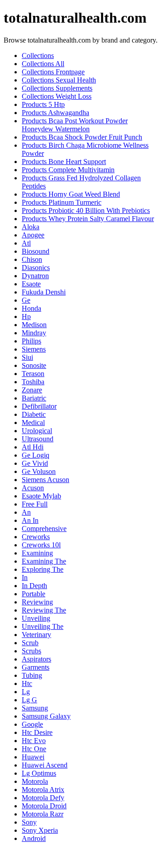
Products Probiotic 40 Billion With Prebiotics (86, 210)
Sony (29, 822)
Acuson (33, 488)
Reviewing (37, 602)
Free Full (35, 504)
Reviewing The (44, 610)
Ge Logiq (35, 455)
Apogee (33, 235)
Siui (27, 357)
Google (32, 724)
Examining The (44, 561)
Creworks (36, 537)
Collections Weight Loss (56, 96)
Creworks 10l (41, 545)
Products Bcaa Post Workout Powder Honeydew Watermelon (75, 125)
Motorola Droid (44, 806)
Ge (26, 300)
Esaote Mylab (41, 496)
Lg (26, 691)
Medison (34, 324)
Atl (26, 243)
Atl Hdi (32, 447)
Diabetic (34, 414)
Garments (35, 667)
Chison (32, 259)
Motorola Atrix (43, 789)
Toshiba (33, 382)
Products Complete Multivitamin (68, 170)
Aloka (30, 227)
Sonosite (34, 365)
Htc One (34, 749)
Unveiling (36, 618)
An (26, 512)
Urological (37, 431)
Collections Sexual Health (59, 80)
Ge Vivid (35, 463)
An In (30, 520)
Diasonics (36, 267)
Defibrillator (39, 406)
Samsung (35, 708)
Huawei (33, 757)
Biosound (35, 251)
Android (34, 838)
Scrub (30, 643)
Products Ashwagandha (55, 112)
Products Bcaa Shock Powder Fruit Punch (82, 137)
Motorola (35, 781)
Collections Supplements (57, 88)
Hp (26, 316)
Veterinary (36, 634)
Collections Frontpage (53, 72)
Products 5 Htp (43, 104)
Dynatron (35, 276)
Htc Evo (34, 740)
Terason (33, 373)
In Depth (34, 585)
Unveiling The (42, 626)
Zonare (32, 390)
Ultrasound (37, 439)
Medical (33, 422)
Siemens (34, 349)
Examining (37, 553)
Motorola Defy (43, 798)
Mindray (34, 333)
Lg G (29, 700)
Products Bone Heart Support (64, 161)
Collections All (43, 64)
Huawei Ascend (44, 765)
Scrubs (31, 651)
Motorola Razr (42, 814)
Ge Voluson (39, 471)
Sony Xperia (40, 830)
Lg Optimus (39, 773)
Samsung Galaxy (46, 716)
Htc (27, 683)
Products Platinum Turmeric (61, 202)
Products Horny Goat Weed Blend (71, 194)
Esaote (31, 284)
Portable (33, 594)
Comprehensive (44, 528)
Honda (31, 308)
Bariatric (34, 398)
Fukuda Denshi (44, 292)
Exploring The (42, 569)
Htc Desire (37, 732)
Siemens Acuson (45, 479)
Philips (31, 341)
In (25, 577)
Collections (38, 55)
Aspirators (36, 659)
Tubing (32, 675)
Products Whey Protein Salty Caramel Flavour (88, 218)
